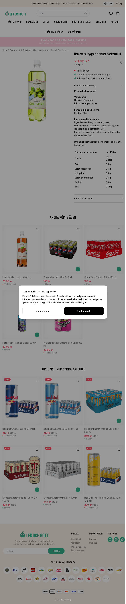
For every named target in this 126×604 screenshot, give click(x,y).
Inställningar (42, 311)
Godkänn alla (84, 311)
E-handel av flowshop (63, 600)
